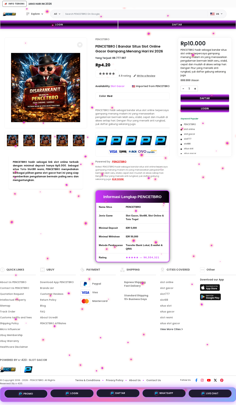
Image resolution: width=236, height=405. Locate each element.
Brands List (47, 288)
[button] (80, 45)
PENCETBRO (102, 39)
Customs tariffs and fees (16, 317)
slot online (166, 282)
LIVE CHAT (212, 394)
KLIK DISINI (118, 179)
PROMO (28, 393)
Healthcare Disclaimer (14, 347)
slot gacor (166, 288)
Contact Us (153, 380)
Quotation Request (12, 294)
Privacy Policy (114, 380)
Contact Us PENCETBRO (14, 288)
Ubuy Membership (11, 335)
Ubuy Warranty (9, 341)
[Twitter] (215, 380)
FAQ (42, 311)
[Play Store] (210, 298)
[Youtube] (209, 380)
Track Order (7, 311)
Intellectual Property (13, 300)
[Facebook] (196, 380)
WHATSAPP (166, 394)
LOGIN (59, 24)
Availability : (103, 86)
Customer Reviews (51, 294)
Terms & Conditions (87, 380)
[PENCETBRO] (9, 14)
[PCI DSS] (8, 369)
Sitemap (5, 305)
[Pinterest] (222, 380)
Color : (105, 96)
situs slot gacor (170, 323)
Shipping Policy (9, 323)
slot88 (164, 300)
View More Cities (170, 329)
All (55, 13)
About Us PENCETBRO (13, 282)
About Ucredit (49, 317)
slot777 (165, 294)
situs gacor (167, 311)
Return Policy (48, 300)
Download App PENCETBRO (57, 282)
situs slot (166, 305)
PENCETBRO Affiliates (53, 323)
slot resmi (166, 317)
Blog (43, 305)
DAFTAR (177, 24)
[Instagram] (202, 380)
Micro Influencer (10, 329)
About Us (135, 380)
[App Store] (210, 288)
